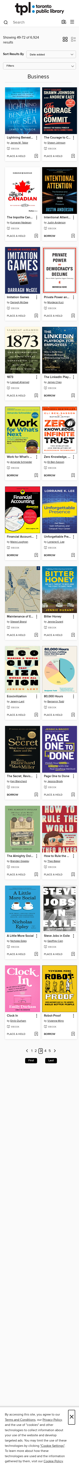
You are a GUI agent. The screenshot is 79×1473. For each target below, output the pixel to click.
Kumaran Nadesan (20, 222)
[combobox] (31, 22)
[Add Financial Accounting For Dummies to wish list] (36, 555)
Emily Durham (18, 1020)
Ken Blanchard (18, 781)
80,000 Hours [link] (53, 696)
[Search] (6, 22)
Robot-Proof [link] (52, 1016)
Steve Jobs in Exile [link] (57, 936)
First (31, 1060)
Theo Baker (53, 861)
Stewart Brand (18, 621)
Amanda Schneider (21, 462)
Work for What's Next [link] (20, 457)
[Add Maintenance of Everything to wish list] (36, 635)
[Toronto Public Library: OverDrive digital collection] (39, 8)
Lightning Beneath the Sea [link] (20, 138)
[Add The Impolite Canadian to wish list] (36, 236)
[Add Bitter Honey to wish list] (73, 635)
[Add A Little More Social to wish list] (36, 954)
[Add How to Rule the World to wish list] (73, 874)
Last (51, 1060)
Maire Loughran (19, 542)
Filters (10, 66)
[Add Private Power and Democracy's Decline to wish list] (73, 316)
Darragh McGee (19, 302)
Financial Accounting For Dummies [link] (20, 537)
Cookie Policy (53, 1461)
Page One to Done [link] (56, 776)
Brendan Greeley (19, 861)
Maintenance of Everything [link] (20, 616)
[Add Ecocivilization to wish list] (36, 715)
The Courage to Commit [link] (58, 138)
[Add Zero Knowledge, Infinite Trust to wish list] (73, 475)
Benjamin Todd (55, 701)
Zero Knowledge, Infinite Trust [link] (58, 457)
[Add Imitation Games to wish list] (36, 316)
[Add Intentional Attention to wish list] (73, 236)
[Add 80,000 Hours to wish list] (73, 715)
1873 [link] (10, 377)
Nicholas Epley (18, 941)
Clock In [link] (12, 1016)
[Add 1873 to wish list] (36, 396)
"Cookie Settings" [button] (52, 1446)
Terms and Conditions (20, 1420)
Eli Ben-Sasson (55, 462)
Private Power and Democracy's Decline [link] (58, 297)
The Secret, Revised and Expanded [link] (20, 776)
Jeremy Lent (17, 701)
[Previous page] (27, 1051)
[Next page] (54, 1051)
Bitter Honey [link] (52, 616)
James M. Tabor (19, 142)
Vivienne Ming (55, 1020)
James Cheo (54, 382)
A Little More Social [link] (20, 936)
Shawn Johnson (56, 142)
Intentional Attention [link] (58, 217)
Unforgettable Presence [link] (58, 537)
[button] (65, 41)
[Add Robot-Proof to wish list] (73, 1034)
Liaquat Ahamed (19, 382)
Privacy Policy (52, 1420)
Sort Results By (13, 54)
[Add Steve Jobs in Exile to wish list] (73, 954)
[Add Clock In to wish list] (36, 1034)
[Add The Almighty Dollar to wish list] (36, 874)
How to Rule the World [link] (58, 856)
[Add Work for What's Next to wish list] (36, 475)
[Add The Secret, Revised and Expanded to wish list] (36, 795)
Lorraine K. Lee (55, 542)
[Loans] (64, 23)
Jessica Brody (55, 781)
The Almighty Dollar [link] (20, 856)
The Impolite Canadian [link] (20, 217)
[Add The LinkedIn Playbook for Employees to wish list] (73, 396)
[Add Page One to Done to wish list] (73, 795)
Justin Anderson (56, 222)
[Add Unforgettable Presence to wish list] (73, 555)
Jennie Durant (55, 621)
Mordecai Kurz (55, 302)
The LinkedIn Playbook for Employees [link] (58, 377)
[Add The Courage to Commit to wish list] (73, 156)
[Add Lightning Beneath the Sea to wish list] (36, 156)
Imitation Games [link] (18, 297)
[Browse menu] (72, 22)
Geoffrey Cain (55, 941)
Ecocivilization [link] (17, 696)
